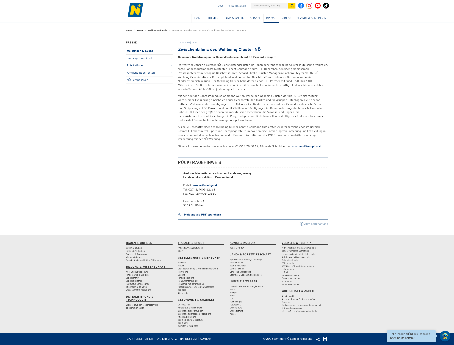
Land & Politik (234, 18)
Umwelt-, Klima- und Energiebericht (247, 286)
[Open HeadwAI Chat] (445, 336)
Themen (212, 18)
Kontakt (206, 338)
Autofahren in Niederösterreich (296, 257)
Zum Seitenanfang (315, 223)
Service (255, 18)
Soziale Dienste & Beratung (191, 320)
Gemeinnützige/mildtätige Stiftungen (143, 260)
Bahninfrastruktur (290, 260)
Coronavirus (184, 304)
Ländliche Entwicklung (240, 272)
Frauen (181, 265)
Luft (232, 298)
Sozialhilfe (183, 323)
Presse (271, 18)
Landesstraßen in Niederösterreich (298, 254)
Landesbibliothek (134, 281)
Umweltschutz (236, 311)
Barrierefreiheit (140, 338)
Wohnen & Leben (134, 257)
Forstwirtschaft (237, 262)
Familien (182, 262)
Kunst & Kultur (237, 248)
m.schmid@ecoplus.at (307, 146)
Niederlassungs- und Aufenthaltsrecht (196, 287)
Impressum (188, 338)
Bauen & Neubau (134, 248)
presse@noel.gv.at (204, 185)
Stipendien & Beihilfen (136, 287)
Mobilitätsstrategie (290, 275)
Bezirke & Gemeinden (311, 18)
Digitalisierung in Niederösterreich (142, 304)
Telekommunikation (135, 308)
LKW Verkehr (288, 269)
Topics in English (236, 5)
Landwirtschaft (237, 268)
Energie (233, 292)
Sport (180, 251)
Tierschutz (183, 293)
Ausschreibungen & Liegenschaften (298, 299)
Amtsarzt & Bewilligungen (190, 307)
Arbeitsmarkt (288, 296)
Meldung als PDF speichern (202, 214)
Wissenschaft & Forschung (138, 290)
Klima (232, 295)
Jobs (220, 5)
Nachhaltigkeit (236, 301)
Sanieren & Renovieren (137, 254)
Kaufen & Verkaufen (135, 251)
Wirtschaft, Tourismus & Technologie (299, 311)
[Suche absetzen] (291, 6)
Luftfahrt (286, 272)
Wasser (233, 314)
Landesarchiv (132, 278)
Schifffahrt (287, 281)
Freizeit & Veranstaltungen (190, 248)
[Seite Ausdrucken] (325, 340)
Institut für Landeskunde (137, 284)
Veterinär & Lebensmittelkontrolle (246, 275)
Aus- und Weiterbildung (137, 272)
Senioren (182, 290)
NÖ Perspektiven (137, 80)
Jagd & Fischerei (238, 265)
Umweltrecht (236, 307)
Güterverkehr (288, 263)
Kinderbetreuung (186, 278)
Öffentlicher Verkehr (291, 278)
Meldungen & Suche (157, 30)
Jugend (181, 275)
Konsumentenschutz (188, 281)
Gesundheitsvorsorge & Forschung (194, 314)
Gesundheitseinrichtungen (190, 311)
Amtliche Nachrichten (141, 72)
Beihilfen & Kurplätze (188, 326)
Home (198, 18)
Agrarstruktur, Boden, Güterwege (246, 259)
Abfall (232, 289)
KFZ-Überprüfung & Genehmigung (298, 266)
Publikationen (135, 65)
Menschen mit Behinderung (191, 284)
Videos (286, 18)
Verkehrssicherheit (291, 284)
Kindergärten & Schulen (137, 275)
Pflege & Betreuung (187, 317)
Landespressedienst (139, 58)
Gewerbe (286, 302)
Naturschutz (235, 304)
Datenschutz (167, 338)
